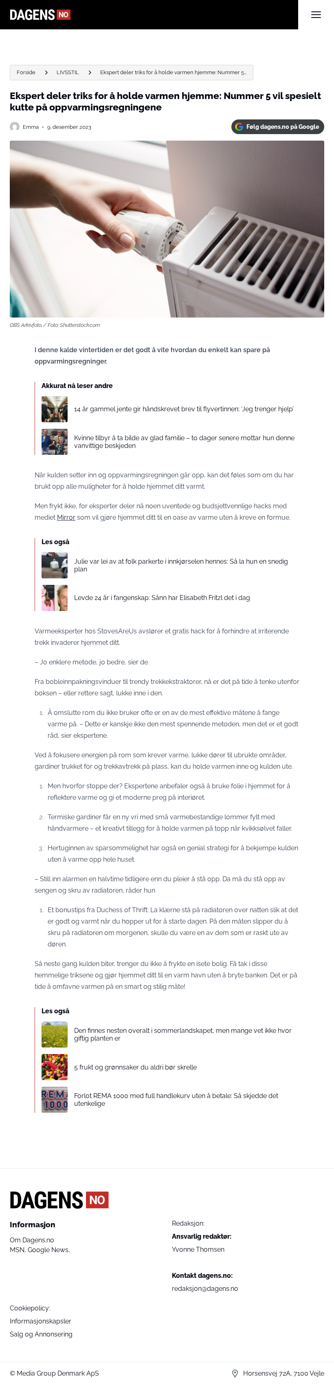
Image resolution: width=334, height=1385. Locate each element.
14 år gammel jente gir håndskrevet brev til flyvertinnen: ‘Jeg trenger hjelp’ (184, 409)
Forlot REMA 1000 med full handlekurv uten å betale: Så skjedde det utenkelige (176, 1099)
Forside (26, 72)
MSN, (19, 1250)
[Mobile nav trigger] (316, 15)
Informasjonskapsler (40, 1321)
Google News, (49, 1250)
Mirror (66, 517)
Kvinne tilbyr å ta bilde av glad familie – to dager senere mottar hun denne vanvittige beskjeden (184, 442)
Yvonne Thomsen (198, 1249)
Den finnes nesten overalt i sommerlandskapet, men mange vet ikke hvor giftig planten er (183, 1034)
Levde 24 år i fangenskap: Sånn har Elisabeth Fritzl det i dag (162, 598)
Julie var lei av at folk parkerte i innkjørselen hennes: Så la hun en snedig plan (181, 565)
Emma (31, 127)
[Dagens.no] (154, 15)
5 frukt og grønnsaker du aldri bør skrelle (135, 1067)
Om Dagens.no (32, 1240)
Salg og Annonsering (41, 1334)
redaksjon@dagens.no (205, 1288)
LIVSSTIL (68, 72)
